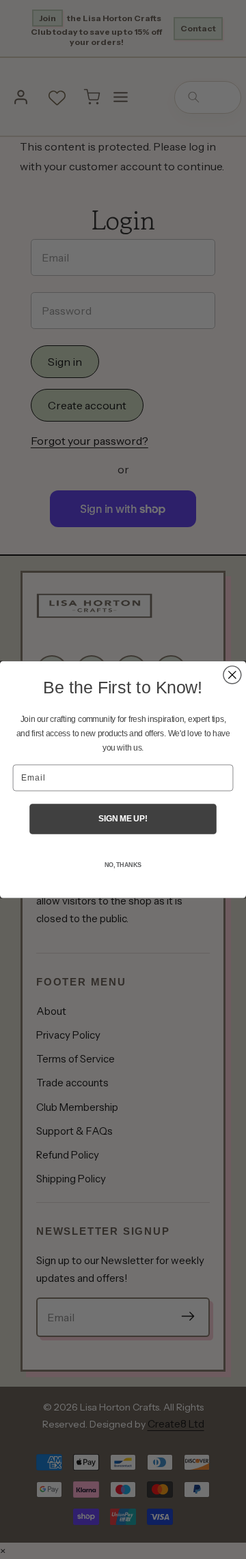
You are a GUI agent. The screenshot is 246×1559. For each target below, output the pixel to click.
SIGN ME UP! (122, 819)
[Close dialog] (232, 675)
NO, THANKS (123, 865)
